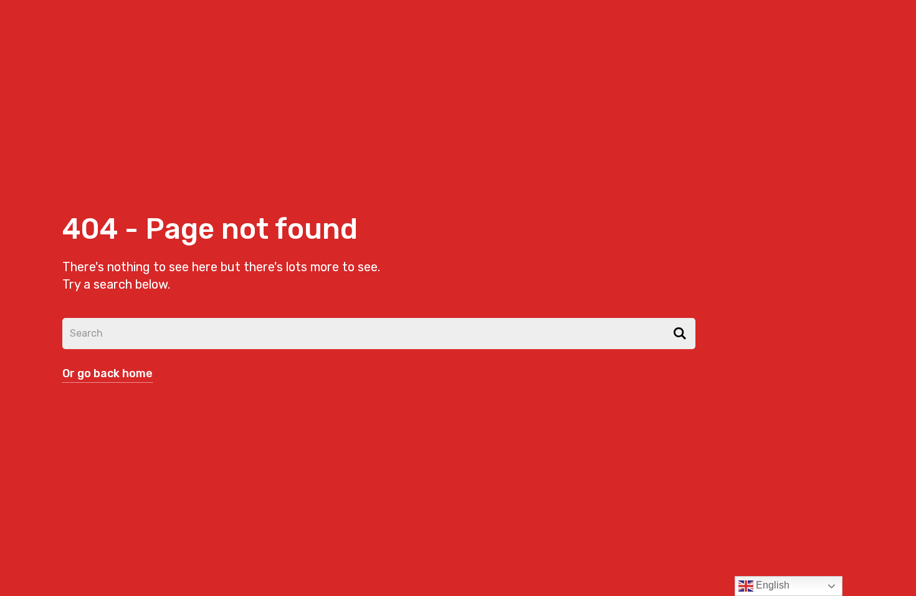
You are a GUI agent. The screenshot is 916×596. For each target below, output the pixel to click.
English (771, 585)
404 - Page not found (210, 229)
